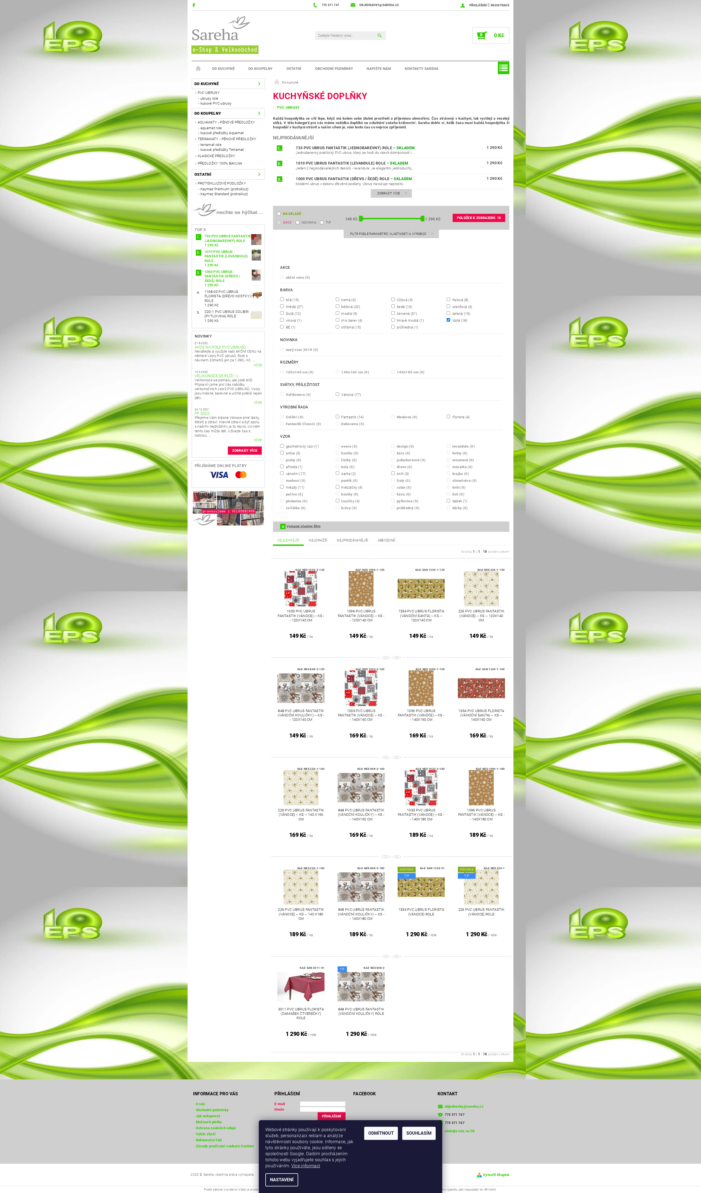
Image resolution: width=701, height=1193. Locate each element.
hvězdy (294, 487)
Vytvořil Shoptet (496, 1175)
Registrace (500, 5)
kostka (349, 453)
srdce (292, 453)
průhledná (407, 327)
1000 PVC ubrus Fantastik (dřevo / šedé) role (354, 179)
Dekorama (352, 424)
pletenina (296, 501)
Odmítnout (381, 1133)
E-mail (279, 1104)
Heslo (279, 1109)
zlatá (459, 320)
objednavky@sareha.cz (464, 1106)
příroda (293, 467)
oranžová (461, 307)
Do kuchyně (223, 69)
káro (403, 453)
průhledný (408, 508)
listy (403, 480)
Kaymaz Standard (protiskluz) (224, 194)
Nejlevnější (288, 540)
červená (406, 313)
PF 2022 (202, 413)
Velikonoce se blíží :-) (216, 376)
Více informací (305, 1165)
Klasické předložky (216, 156)
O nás (200, 1104)
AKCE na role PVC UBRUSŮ (220, 347)
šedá (404, 307)
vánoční (295, 474)
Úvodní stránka (198, 69)
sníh (402, 474)
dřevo (404, 467)
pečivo (294, 494)
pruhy (293, 460)
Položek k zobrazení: (479, 218)
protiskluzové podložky (222, 183)
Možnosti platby (209, 1122)
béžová (350, 307)
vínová (293, 320)
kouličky (350, 501)
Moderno (407, 417)
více (258, 365)
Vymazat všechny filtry (304, 526)
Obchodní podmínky (334, 69)
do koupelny (260, 69)
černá (348, 300)
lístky (348, 460)
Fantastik (352, 417)
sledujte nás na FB (460, 1131)
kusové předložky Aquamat (222, 133)
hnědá (294, 307)
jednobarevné (411, 460)
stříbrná (350, 327)
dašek (459, 501)
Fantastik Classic (303, 424)
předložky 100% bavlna (220, 163)
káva (403, 494)
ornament (462, 460)
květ (458, 487)
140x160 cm (354, 372)
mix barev (351, 320)
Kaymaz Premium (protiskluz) (224, 189)
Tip (328, 222)
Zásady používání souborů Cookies (225, 1146)
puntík (349, 480)
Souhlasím (419, 1133)
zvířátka (295, 508)
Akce (287, 222)
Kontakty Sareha (422, 69)
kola (347, 467)
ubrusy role (209, 98)
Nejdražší (318, 540)
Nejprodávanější (352, 540)
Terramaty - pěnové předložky (227, 139)
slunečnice (464, 480)
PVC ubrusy (209, 93)
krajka (460, 474)
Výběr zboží (206, 1134)
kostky (349, 494)
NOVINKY (203, 336)
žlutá (293, 313)
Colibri (294, 417)
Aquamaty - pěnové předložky (226, 122)
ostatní (293, 69)
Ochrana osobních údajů (216, 1128)
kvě (457, 494)
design (405, 446)
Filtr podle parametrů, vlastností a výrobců (388, 234)
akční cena (297, 277)
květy (459, 453)
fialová (459, 300)
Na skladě (292, 214)
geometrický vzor (302, 446)
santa (348, 474)
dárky (459, 508)
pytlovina (407, 501)
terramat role (211, 145)
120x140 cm (299, 372)
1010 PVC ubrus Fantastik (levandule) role (352, 163)
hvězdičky (351, 487)
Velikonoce (298, 394)
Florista (460, 417)
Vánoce (350, 394)
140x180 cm (410, 372)
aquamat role (211, 128)
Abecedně (386, 540)
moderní (295, 480)
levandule (463, 446)
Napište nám (379, 69)
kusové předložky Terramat (222, 150)
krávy (348, 508)
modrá (348, 313)
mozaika (462, 467)
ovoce (348, 446)
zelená (460, 313)
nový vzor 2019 (301, 349)
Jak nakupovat (208, 1116)
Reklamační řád (209, 1140)
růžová (404, 300)
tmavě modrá (410, 320)
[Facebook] (194, 5)
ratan (404, 487)
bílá (292, 300)
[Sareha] (224, 34)
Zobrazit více (244, 451)
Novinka (308, 222)
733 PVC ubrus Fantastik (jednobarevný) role (355, 148)
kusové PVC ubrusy (215, 103)
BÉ (290, 327)
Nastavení (282, 1179)
